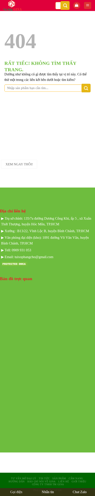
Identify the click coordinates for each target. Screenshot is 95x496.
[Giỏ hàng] (76, 5)
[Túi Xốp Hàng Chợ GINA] (20, 5)
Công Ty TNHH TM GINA (48, 484)
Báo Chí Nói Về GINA (41, 481)
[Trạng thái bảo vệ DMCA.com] (14, 264)
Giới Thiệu (79, 481)
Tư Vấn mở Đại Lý (23, 478)
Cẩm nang (76, 478)
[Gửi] (65, 5)
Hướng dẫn (17, 481)
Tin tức (44, 478)
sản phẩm (59, 478)
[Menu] (87, 5)
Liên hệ (63, 481)
